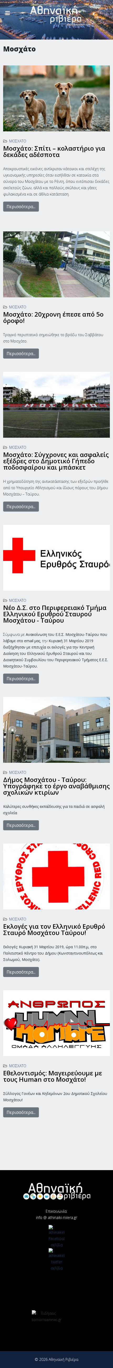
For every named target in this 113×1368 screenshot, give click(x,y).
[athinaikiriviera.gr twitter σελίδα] (56, 1259)
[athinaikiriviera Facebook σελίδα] (56, 1236)
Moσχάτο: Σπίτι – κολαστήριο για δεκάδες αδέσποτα (54, 151)
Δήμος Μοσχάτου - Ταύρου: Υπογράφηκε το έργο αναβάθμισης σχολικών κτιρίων (56, 786)
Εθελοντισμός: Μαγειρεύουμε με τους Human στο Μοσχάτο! (52, 1076)
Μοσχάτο (17, 141)
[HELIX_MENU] (7, 13)
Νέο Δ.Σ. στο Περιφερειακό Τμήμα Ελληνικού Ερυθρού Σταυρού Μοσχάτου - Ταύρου (54, 614)
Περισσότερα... (21, 206)
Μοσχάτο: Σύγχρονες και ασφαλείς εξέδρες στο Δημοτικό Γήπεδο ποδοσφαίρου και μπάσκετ (56, 460)
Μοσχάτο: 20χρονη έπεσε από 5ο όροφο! (53, 317)
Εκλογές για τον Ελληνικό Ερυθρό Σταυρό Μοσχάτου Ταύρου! (54, 929)
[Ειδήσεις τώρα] (46, 1316)
